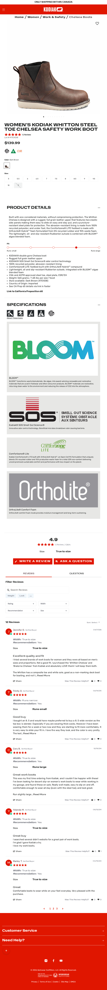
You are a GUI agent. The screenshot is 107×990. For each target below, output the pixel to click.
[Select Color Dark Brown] (8, 165)
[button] (31, 596)
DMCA (73, 982)
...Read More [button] (42, 676)
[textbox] (100, 624)
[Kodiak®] (53, 9)
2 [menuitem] (53, 908)
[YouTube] (61, 961)
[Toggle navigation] (3, 9)
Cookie (56, 982)
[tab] (32, 561)
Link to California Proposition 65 (25, 291)
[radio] (11, 596)
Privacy (34, 982)
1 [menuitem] (50, 908)
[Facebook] (53, 961)
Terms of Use (45, 982)
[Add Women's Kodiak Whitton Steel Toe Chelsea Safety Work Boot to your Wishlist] (97, 23)
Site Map (64, 982)
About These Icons (15, 318)
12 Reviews (26, 134)
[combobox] (21, 603)
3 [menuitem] (57, 908)
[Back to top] (6, 950)
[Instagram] (46, 961)
